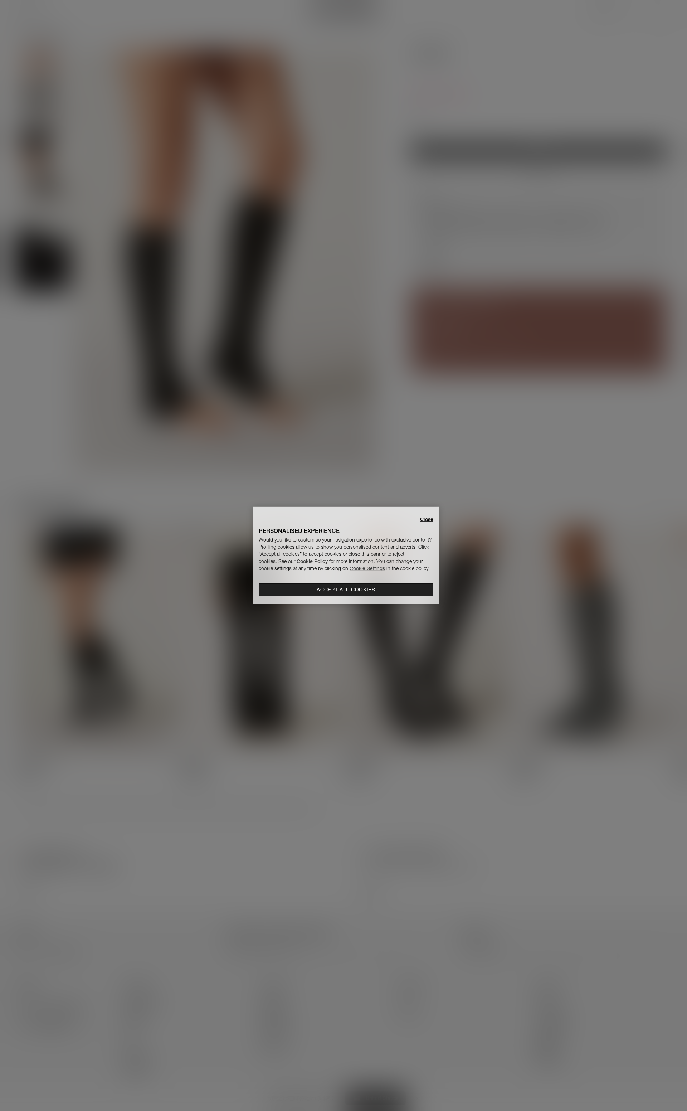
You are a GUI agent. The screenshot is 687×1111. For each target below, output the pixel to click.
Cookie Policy (312, 561)
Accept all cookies (346, 589)
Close (426, 519)
